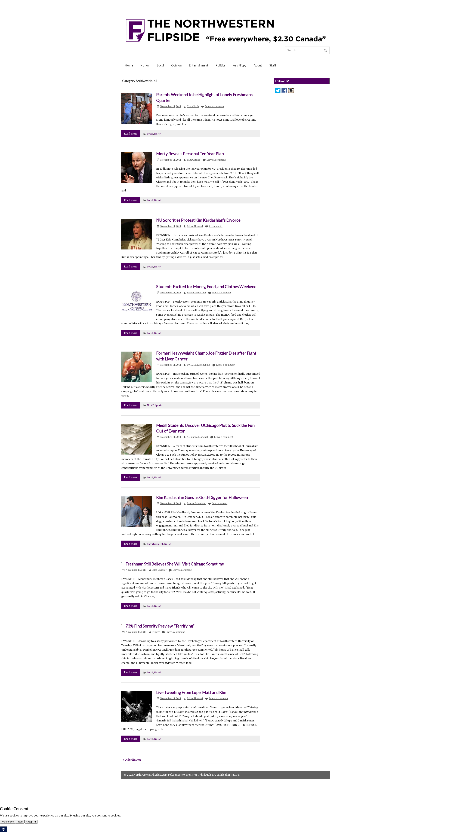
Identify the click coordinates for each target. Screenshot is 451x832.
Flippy (156, 631)
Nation (145, 65)
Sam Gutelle (193, 159)
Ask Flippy (239, 65)
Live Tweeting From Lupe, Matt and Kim (191, 692)
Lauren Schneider (196, 503)
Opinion (176, 65)
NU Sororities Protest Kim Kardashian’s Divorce (198, 220)
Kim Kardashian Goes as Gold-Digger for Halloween (202, 497)
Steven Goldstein (196, 292)
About (258, 65)
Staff (272, 65)
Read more (130, 133)
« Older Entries (132, 759)
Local (160, 65)
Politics (221, 65)
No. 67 (157, 133)
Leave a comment (214, 106)
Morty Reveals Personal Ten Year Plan (190, 153)
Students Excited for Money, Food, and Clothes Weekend (206, 286)
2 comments (216, 226)
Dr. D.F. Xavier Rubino (198, 364)
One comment (219, 503)
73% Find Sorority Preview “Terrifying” (160, 625)
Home (129, 65)
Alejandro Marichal (197, 436)
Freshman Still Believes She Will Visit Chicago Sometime (175, 563)
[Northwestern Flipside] (225, 45)
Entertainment (198, 65)
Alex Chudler (159, 569)
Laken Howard (195, 226)
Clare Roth (193, 106)
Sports (158, 405)
